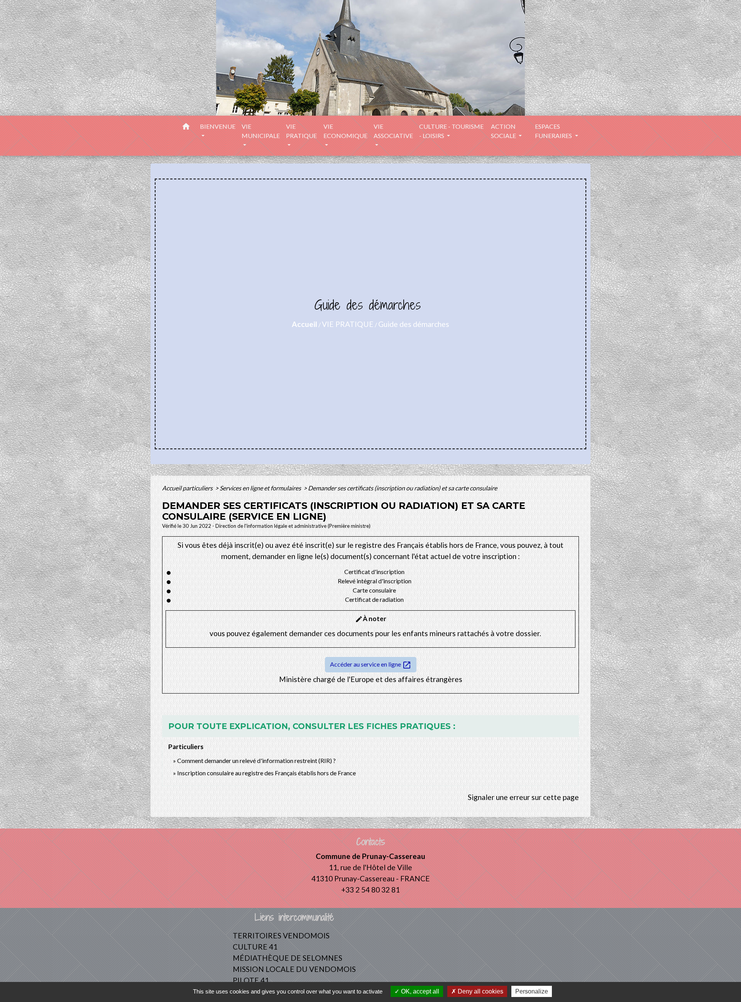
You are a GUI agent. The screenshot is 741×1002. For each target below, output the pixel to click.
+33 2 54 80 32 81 (370, 889)
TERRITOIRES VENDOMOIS (281, 935)
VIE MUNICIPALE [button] (261, 131)
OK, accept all (419, 991)
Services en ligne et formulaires (261, 488)
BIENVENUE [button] (217, 126)
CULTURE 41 (255, 946)
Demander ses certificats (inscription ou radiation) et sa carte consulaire (402, 488)
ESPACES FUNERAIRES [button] (554, 131)
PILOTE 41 (251, 980)
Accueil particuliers (188, 488)
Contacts (370, 841)
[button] (186, 127)
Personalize (531, 991)
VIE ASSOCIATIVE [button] (393, 131)
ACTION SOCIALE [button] (504, 131)
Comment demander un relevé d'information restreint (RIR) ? (256, 760)
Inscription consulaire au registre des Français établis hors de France (266, 772)
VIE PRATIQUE (348, 324)
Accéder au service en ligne (370, 665)
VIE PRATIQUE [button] (301, 131)
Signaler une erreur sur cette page (523, 797)
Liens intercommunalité (294, 917)
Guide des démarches (413, 324)
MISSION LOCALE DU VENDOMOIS (294, 969)
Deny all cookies (479, 991)
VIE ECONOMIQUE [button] (345, 131)
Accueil (304, 324)
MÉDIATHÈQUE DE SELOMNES (287, 957)
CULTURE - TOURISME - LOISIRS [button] (451, 131)
